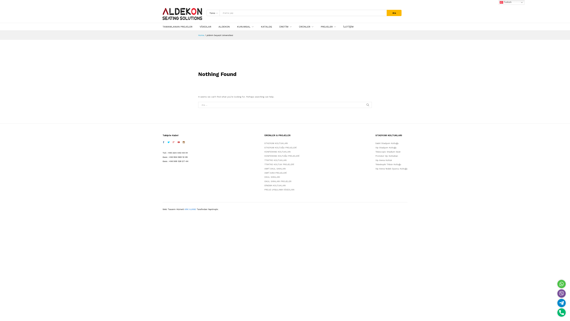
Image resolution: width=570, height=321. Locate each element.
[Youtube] (178, 142)
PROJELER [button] (327, 27)
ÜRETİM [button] (283, 27)
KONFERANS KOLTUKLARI (277, 152)
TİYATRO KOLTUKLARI (275, 160)
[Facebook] (163, 142)
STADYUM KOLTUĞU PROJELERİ (280, 147)
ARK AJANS (190, 209)
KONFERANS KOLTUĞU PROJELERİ (281, 156)
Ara (394, 13)
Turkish (507, 2)
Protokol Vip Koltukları (386, 156)
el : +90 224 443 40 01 (176, 153)
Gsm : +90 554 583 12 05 (175, 157)
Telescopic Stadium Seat (387, 152)
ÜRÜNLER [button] (304, 27)
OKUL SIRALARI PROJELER (277, 181)
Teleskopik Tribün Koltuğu (388, 164)
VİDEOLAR (205, 27)
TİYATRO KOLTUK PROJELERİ (279, 164)
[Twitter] (168, 142)
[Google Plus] (173, 142)
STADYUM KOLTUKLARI (276, 143)
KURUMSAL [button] (243, 27)
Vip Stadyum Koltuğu (385, 147)
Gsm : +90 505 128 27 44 (175, 161)
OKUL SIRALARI (272, 177)
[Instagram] (183, 142)
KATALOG (266, 27)
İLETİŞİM (348, 27)
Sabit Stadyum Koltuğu (387, 143)
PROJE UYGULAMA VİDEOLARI (279, 189)
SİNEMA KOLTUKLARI (275, 185)
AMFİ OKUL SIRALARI (275, 168)
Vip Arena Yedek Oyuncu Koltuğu (391, 168)
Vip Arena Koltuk (383, 160)
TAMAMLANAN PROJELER (177, 27)
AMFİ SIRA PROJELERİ (275, 173)
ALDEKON (224, 27)
